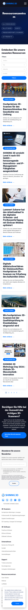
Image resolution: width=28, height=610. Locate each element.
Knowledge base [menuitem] (6, 566)
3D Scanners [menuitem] (6, 509)
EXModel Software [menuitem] (7, 536)
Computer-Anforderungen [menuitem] (8, 569)
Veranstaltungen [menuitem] (6, 554)
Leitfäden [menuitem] (4, 584)
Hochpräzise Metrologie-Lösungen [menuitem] (11, 512)
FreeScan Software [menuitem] (7, 530)
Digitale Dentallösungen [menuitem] (8, 518)
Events (17, 28)
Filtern (14, 78)
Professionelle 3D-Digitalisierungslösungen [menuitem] (13, 515)
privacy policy (15, 599)
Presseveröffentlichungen (13, 32)
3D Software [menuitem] (6, 527)
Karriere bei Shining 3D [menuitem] (8, 545)
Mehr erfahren (8, 125)
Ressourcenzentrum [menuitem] (9, 574)
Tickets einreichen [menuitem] (7, 563)
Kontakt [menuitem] (4, 548)
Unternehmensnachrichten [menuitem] (9, 551)
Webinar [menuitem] (4, 581)
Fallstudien (7, 28)
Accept (17, 603)
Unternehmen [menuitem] (6, 542)
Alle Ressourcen (9, 24)
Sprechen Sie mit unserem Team (13, 435)
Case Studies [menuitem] (5, 577)
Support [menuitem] (4, 560)
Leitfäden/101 (8, 36)
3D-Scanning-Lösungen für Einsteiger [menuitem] (12, 521)
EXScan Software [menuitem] (6, 533)
